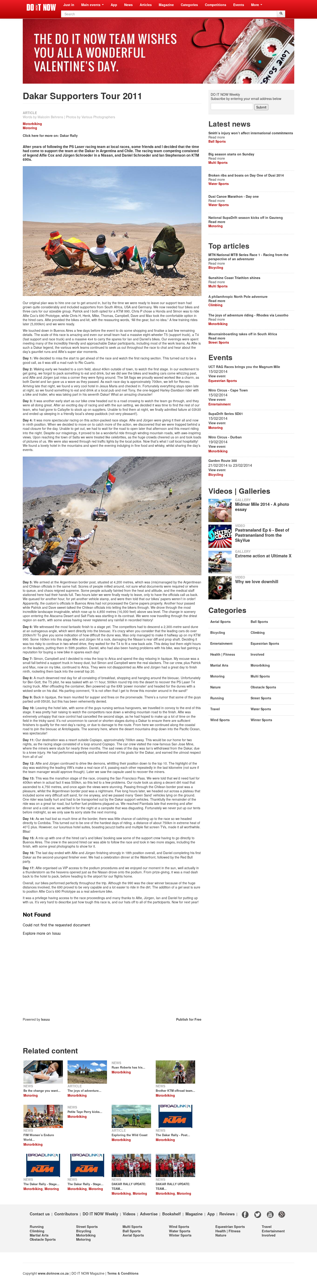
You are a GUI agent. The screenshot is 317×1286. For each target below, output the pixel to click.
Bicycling (215, 267)
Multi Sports (218, 162)
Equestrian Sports (222, 380)
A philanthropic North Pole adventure (238, 296)
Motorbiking (32, 123)
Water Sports (218, 183)
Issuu (45, 1019)
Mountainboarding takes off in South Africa (242, 334)
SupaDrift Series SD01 (225, 413)
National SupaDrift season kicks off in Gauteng (245, 217)
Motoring (30, 127)
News (128, 4)
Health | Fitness (222, 654)
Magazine (166, 4)
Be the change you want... (42, 1091)
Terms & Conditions (123, 1273)
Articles (146, 4)
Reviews (227, 1214)
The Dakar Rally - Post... (173, 1135)
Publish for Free (188, 1019)
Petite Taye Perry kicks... (85, 1112)
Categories (189, 4)
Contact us (40, 1214)
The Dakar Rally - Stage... (41, 1184)
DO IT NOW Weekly (100, 1214)
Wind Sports (220, 719)
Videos (129, 1214)
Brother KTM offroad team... (175, 1091)
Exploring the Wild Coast (129, 1135)
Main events (91, 4)
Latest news (229, 123)
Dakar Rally (69, 135)
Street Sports (218, 342)
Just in (68, 4)
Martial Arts (219, 665)
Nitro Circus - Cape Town (228, 390)
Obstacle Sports (263, 687)
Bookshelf (171, 1214)
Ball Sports (217, 141)
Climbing (215, 305)
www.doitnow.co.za (53, 1273)
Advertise (149, 1214)
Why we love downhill (256, 582)
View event (217, 376)
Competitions (215, 4)
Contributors (66, 1214)
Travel (215, 709)
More (255, 4)
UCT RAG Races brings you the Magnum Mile (244, 366)
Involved (257, 654)
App (114, 4)
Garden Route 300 (222, 460)
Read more (216, 221)
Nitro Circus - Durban (225, 437)
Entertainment (219, 404)
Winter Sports (261, 719)
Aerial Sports (220, 621)
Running (217, 698)
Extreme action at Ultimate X (263, 556)
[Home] (41, 7)
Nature (215, 687)
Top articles (228, 245)
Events (238, 4)
